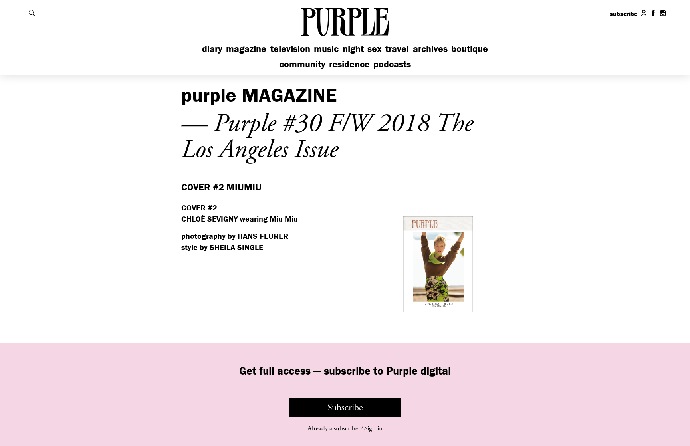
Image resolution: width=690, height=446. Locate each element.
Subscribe (345, 408)
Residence (349, 64)
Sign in (373, 428)
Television (290, 48)
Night (353, 48)
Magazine (246, 48)
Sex (374, 48)
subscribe (624, 13)
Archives (430, 48)
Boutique (469, 48)
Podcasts (392, 64)
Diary (212, 48)
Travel (397, 48)
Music (326, 48)
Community (302, 64)
